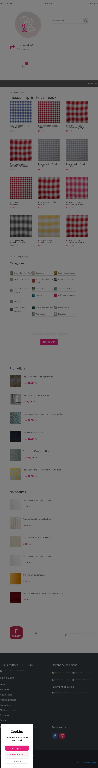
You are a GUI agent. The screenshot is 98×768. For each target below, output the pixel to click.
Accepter (17, 748)
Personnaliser (16, 754)
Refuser (17, 760)
